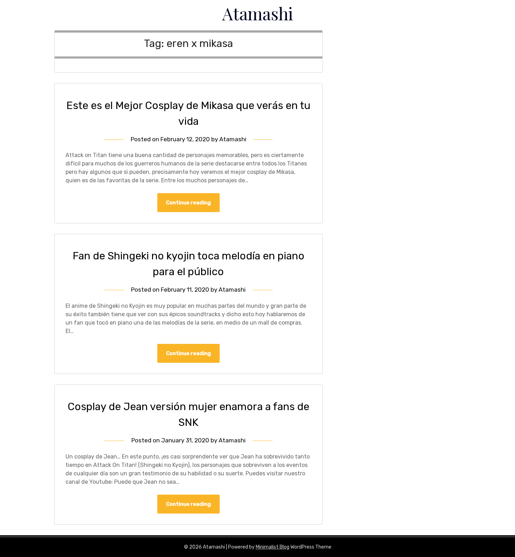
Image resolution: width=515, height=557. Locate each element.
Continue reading (188, 202)
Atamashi (257, 13)
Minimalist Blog (272, 547)
